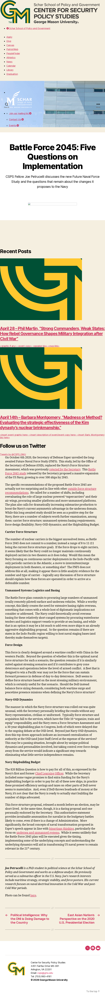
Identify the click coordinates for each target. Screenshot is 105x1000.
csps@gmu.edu (45, 973)
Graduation (12, 74)
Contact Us (15, 119)
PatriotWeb (12, 49)
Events (13, 125)
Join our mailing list (19, 113)
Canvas (10, 45)
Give (8, 41)
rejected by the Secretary (64, 469)
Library (9, 70)
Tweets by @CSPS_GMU (13, 454)
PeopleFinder (13, 53)
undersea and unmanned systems (37, 832)
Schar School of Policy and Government (29, 28)
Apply (9, 37)
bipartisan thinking (61, 828)
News (9, 61)
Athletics (10, 57)
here (33, 895)
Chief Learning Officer (49, 773)
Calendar (11, 65)
